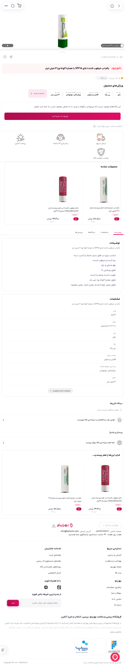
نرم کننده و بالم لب (108, 57)
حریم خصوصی (54, 572)
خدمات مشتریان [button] (53, 548)
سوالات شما (116, 593)
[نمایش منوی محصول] (3, 650)
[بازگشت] (119, 5)
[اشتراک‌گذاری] (11, 56)
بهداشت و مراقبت (113, 561)
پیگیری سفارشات (113, 587)
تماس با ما (116, 599)
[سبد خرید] (19, 5)
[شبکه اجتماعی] (59, 587)
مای (121, 57)
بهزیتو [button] (118, 580)
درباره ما (117, 605)
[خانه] (112, 5)
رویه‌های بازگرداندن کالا (50, 566)
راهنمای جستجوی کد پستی (49, 561)
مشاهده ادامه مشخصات (61, 391)
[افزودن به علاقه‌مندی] (4, 56)
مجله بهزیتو (116, 566)
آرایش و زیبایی (114, 555)
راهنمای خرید (55, 555)
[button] (6, 5)
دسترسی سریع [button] (114, 548)
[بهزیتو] (62, 525)
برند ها (118, 572)
